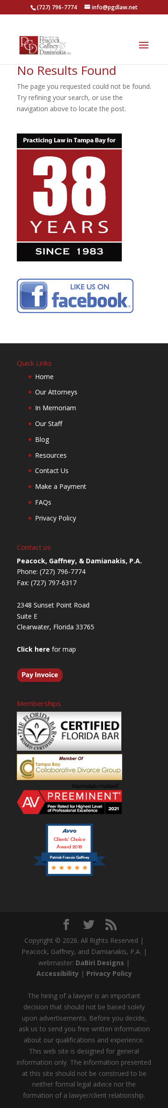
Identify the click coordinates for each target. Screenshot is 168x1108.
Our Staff (48, 423)
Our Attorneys (56, 391)
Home (44, 376)
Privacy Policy (55, 518)
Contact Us (52, 470)
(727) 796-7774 (57, 7)
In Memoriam (55, 407)
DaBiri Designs (100, 962)
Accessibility (57, 973)
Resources (51, 455)
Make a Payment (60, 486)
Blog (42, 439)
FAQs (43, 502)
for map (46, 649)
